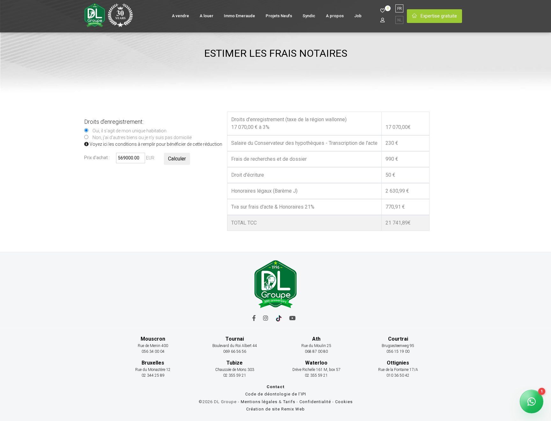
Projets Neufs (279, 15)
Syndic (309, 15)
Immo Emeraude (239, 15)
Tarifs (289, 401)
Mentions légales (259, 401)
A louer (206, 15)
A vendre (180, 15)
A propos (335, 15)
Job (358, 15)
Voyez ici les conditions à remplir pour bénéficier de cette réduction (155, 144)
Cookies (344, 401)
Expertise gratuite (438, 16)
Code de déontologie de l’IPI (275, 394)
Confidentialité (315, 401)
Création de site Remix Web (275, 409)
